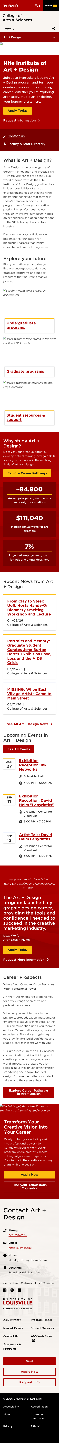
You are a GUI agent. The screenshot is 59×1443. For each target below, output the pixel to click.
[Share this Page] (53, 28)
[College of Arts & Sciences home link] (18, 1303)
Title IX (35, 1426)
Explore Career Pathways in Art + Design (29, 1092)
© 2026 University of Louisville (22, 1398)
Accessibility (11, 1406)
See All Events (19, 749)
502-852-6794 (18, 1235)
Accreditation (39, 1406)
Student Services (42, 1328)
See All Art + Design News (28, 724)
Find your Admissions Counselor (29, 1186)
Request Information (20, 120)
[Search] (38, 5)
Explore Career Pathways (27, 473)
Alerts (6, 1414)
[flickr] (19, 1290)
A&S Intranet (12, 1320)
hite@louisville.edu (20, 1247)
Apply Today (18, 110)
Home (8, 28)
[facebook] (5, 1290)
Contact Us (16, 136)
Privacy (7, 1426)
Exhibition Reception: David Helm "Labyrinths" (36, 800)
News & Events (13, 1328)
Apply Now (29, 1174)
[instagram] (12, 1290)
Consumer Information (38, 1416)
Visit (29, 1361)
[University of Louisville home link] (11, 5)
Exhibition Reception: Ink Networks (33, 764)
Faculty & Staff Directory (26, 144)
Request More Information (24, 959)
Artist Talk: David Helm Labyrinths (35, 837)
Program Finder (41, 1320)
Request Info (29, 1382)
